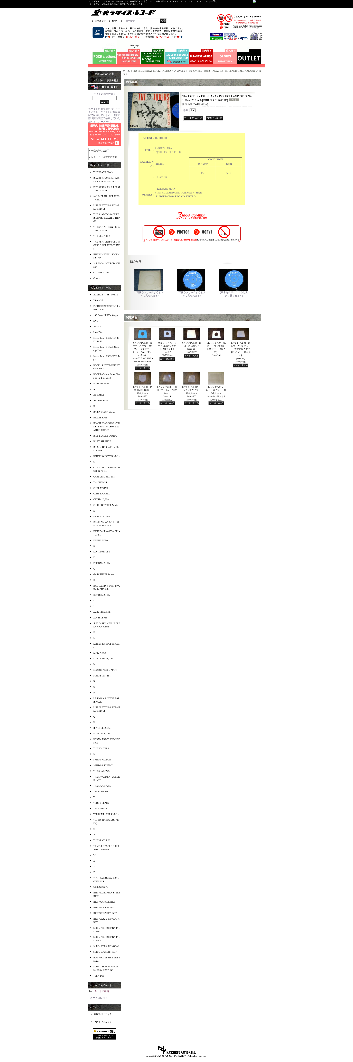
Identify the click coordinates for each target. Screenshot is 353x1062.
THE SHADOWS (101, 771)
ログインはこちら (103, 1021)
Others (96, 278)
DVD (95, 321)
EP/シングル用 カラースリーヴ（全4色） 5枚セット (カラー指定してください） (143, 352)
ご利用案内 (100, 21)
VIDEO (97, 326)
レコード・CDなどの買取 (104, 157)
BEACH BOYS (100, 417)
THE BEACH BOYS (103, 172)
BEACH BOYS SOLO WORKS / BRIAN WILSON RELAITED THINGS (106, 426)
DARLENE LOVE (102, 516)
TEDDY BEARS (101, 803)
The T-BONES (100, 808)
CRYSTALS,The (101, 499)
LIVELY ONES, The (103, 658)
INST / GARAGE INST (104, 902)
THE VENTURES (101, 236)
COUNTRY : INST (102, 272)
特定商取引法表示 (100, 150)
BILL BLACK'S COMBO (105, 436)
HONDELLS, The (101, 595)
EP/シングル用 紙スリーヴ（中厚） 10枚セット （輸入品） (217, 349)
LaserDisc (98, 332)
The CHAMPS (100, 482)
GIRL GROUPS (100, 887)
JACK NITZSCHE (102, 612)
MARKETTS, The (102, 675)
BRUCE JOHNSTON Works (106, 456)
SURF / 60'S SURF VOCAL (106, 946)
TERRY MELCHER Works (105, 814)
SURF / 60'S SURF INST (105, 952)
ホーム (126, 71)
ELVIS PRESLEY (101, 551)
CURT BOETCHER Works (105, 505)
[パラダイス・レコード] (123, 12)
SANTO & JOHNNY (103, 765)
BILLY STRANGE (102, 441)
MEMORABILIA (101, 383)
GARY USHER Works (103, 574)
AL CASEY (98, 394)
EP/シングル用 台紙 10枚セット (191, 345)
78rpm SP (98, 300)
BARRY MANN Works (104, 412)
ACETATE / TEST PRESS (105, 294)
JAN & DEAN (100, 617)
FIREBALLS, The (101, 563)
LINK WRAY (99, 653)
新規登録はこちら (103, 1014)
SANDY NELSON (102, 759)
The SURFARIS (100, 791)
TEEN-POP (98, 976)
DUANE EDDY (100, 540)
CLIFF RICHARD (101, 493)
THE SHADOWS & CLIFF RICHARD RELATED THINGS (106, 217)
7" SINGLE (179, 71)
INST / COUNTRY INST (105, 913)
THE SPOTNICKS (102, 786)
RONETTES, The (101, 733)
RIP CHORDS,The (102, 728)
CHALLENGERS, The (104, 476)
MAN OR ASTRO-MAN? (105, 670)
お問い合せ (117, 21)
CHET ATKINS (100, 488)
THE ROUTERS (101, 748)
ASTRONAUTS (100, 400)
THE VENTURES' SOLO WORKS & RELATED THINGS (106, 245)
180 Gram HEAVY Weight (105, 315)
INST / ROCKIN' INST (104, 907)
